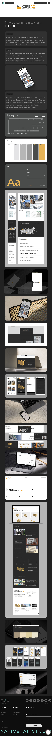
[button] (40, 3)
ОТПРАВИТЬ (34, 725)
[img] (3, 3)
